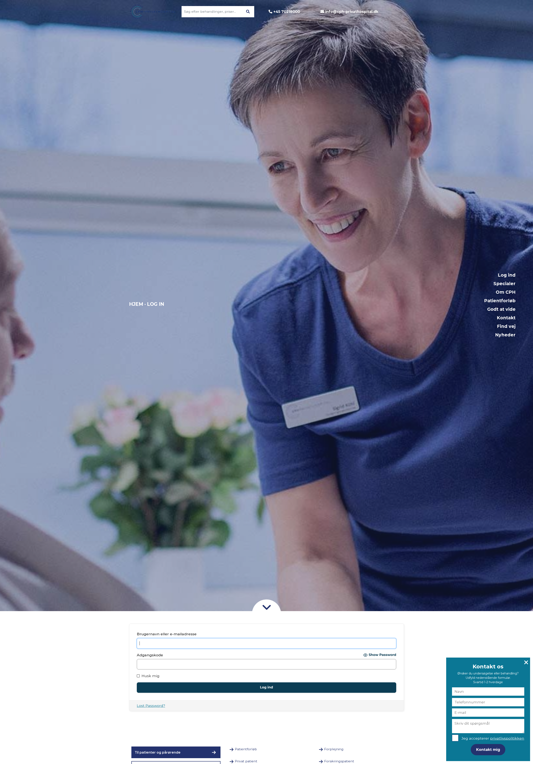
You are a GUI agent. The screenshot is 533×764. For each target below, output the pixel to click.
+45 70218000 (286, 11)
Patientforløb (500, 300)
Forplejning (334, 749)
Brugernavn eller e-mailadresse (167, 634)
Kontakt (506, 317)
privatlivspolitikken (507, 738)
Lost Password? (151, 705)
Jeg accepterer (492, 738)
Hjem (136, 304)
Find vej (506, 326)
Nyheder (505, 334)
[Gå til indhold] (266, 606)
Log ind (507, 275)
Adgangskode (150, 655)
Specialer (504, 283)
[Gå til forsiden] (150, 11)
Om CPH (506, 292)
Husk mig (150, 676)
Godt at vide (501, 309)
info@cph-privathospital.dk (351, 11)
